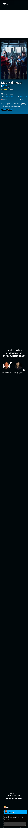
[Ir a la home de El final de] (4, 3)
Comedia (5, 109)
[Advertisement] (14, 24)
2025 (5, 86)
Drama (10, 109)
